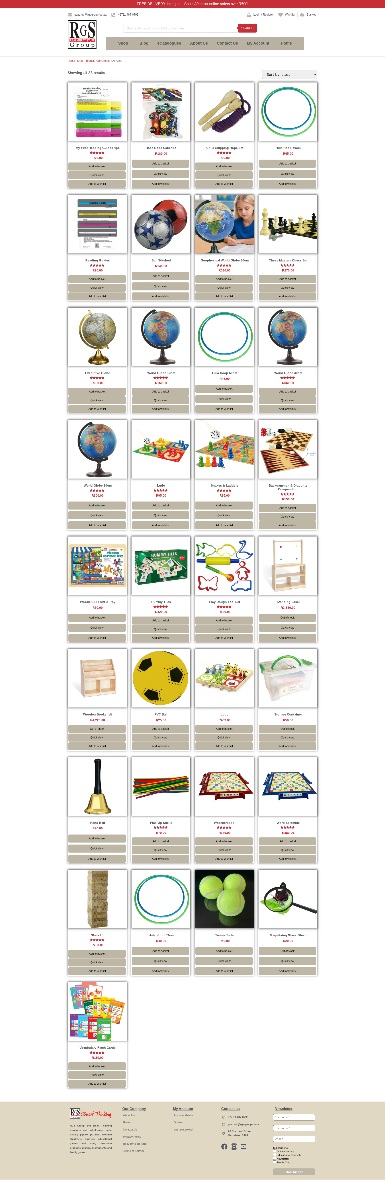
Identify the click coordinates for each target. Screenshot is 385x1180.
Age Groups (103, 60)
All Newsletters (285, 1151)
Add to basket (97, 166)
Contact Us (227, 43)
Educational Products (288, 1155)
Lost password (183, 1129)
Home (286, 43)
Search (247, 28)
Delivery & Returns (135, 1143)
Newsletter (282, 1158)
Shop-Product (85, 60)
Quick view (97, 175)
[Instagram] (234, 1146)
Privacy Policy (132, 1136)
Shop (123, 43)
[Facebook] (224, 1146)
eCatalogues (169, 43)
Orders (178, 1122)
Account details (184, 1115)
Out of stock (288, 617)
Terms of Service (134, 1151)
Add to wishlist (97, 183)
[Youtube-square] (243, 1146)
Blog (143, 43)
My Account (258, 43)
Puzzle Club (283, 1162)
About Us (199, 43)
